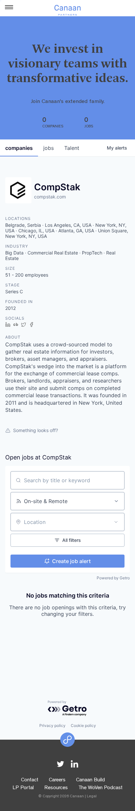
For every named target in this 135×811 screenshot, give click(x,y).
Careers (57, 780)
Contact (29, 780)
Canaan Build (90, 780)
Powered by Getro (113, 577)
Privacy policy (52, 725)
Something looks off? (35, 430)
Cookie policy (83, 725)
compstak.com (50, 196)
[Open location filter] (116, 522)
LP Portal (23, 788)
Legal (92, 797)
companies (19, 148)
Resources (56, 788)
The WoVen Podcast (100, 788)
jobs (48, 148)
